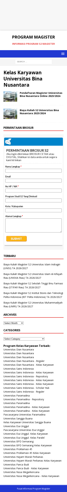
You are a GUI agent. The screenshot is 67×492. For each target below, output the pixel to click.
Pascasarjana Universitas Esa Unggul (23, 430)
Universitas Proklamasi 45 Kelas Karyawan (27, 453)
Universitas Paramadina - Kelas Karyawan (26, 407)
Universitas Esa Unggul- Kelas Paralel (23, 437)
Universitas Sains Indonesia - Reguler (23, 391)
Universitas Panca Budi (16, 464)
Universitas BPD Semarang (18, 441)
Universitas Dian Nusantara (18, 349)
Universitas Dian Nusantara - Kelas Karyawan (28, 364)
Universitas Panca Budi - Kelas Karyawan (26, 468)
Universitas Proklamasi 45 (17, 449)
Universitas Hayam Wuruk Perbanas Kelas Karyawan (32, 460)
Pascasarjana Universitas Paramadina (24, 414)
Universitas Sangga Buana (17, 418)
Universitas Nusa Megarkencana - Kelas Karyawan (31, 476)
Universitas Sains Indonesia (18, 368)
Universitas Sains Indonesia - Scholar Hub (26, 387)
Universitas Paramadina (16, 395)
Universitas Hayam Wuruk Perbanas (23, 456)
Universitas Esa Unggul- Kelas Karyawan (25, 433)
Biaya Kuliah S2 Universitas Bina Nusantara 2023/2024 (39, 112)
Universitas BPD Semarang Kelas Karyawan (27, 445)
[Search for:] (33, 61)
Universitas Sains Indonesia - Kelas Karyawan (28, 372)
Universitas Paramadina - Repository (23, 399)
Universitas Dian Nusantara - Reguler (23, 361)
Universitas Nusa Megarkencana (21, 472)
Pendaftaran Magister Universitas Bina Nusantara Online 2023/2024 (41, 94)
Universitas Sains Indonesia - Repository (25, 376)
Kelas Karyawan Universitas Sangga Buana (27, 422)
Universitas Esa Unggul (16, 426)
